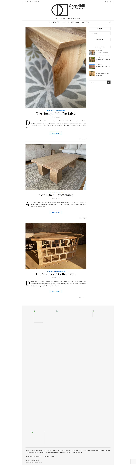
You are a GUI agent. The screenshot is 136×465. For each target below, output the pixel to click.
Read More (56, 133)
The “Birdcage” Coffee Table (56, 274)
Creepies (65, 22)
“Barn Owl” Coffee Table (55, 195)
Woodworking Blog (53, 22)
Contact (36, 1)
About (31, 1)
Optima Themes (38, 462)
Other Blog (75, 22)
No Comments (82, 139)
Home (27, 1)
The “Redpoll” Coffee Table (55, 113)
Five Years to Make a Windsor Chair (103, 60)
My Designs (85, 22)
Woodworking (60, 110)
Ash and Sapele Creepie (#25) (103, 66)
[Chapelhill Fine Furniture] (68, 10)
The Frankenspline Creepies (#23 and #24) (102, 74)
